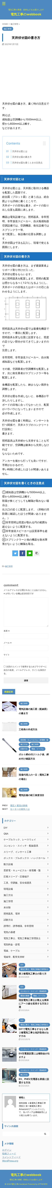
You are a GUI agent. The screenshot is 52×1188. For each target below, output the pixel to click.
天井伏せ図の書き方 (22, 157)
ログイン (6, 1150)
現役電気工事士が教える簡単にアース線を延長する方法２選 (34, 1003)
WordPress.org (10, 1160)
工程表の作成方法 (28, 729)
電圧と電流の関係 (18, 805)
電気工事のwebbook (26, 14)
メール (8, 642)
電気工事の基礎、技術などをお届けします (26, 1180)
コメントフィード (11, 1157)
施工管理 (9, 566)
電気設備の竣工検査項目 (31, 795)
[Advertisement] (26, 73)
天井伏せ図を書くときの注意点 (27, 162)
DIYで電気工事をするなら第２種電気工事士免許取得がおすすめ (34, 1032)
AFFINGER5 (42, 1184)
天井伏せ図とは (19, 151)
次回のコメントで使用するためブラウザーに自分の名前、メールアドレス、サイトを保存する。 (25, 670)
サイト (7, 654)
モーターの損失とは (20, 809)
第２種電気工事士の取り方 (33, 973)
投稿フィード (9, 1153)
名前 (7, 631)
